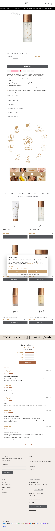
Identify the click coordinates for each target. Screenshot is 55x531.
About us (31, 456)
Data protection (6, 484)
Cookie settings (5, 495)
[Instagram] (33, 502)
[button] (36, 56)
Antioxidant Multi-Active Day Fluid (10, 317)
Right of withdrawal (6, 487)
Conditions (4, 492)
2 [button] (25, 444)
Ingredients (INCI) (13, 112)
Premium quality (13, 116)
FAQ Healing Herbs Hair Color (36, 464)
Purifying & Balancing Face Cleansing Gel (11, 232)
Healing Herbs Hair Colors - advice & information (40, 461)
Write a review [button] (27, 362)
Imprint (4, 482)
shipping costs (15, 57)
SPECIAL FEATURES (13, 100)
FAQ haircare (32, 466)
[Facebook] (29, 502)
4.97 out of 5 (31, 348)
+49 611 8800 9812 (38, 489)
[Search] (48, 3)
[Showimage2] (27, 47)
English (5, 518)
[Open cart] (51, 3)
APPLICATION (11, 104)
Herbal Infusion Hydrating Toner (36, 232)
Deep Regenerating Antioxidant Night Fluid (38, 317)
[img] (7, 371)
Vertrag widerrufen (38, 506)
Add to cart (27, 66)
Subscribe (7, 472)
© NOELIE (6, 521)
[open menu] (3, 3)
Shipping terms (5, 489)
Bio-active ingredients (34, 459)
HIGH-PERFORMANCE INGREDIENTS (17, 108)
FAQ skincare (32, 469)
